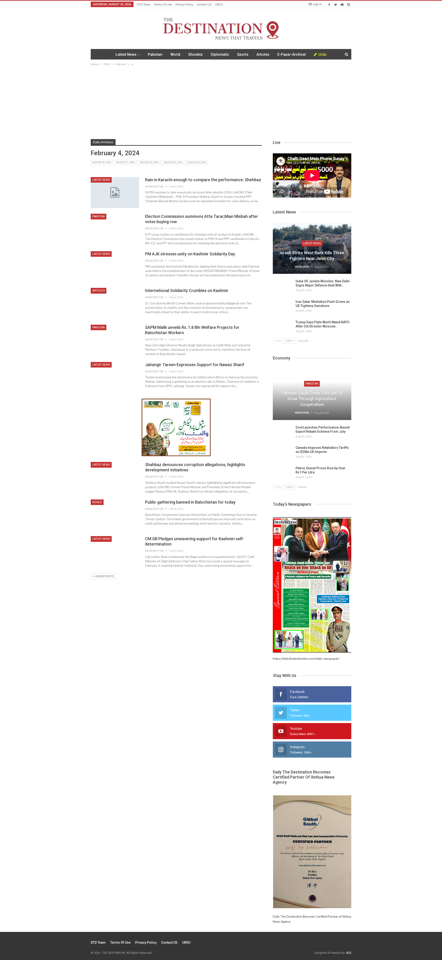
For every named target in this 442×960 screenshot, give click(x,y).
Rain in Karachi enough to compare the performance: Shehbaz (203, 179)
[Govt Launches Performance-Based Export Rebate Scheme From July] (283, 432)
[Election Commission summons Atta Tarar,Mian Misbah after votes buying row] (115, 229)
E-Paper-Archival (291, 54)
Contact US (204, 4)
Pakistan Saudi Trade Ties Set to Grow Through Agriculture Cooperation (312, 399)
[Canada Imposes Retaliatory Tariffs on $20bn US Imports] (283, 453)
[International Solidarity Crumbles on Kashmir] (115, 303)
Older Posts (104, 576)
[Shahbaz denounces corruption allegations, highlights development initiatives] (115, 477)
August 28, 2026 (102, 162)
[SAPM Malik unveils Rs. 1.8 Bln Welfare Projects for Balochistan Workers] (115, 340)
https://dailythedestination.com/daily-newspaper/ (306, 658)
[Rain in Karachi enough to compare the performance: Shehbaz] (115, 192)
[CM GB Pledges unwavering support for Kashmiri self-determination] (115, 551)
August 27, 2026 (125, 162)
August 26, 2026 (149, 162)
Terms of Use (163, 4)
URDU (219, 4)
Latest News (126, 54)
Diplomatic (220, 54)
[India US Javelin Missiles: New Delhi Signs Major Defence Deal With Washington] (283, 286)
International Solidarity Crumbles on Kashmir (186, 290)
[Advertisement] (221, 101)
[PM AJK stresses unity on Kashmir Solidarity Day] (115, 266)
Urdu (322, 54)
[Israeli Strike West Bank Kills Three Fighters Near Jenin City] (312, 248)
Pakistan (155, 54)
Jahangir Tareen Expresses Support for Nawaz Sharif (194, 364)
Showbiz (195, 54)
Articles (262, 54)
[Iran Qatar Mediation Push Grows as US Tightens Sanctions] (283, 307)
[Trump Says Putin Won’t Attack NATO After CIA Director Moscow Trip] (283, 327)
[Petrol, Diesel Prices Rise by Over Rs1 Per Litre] (283, 473)
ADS (348, 952)
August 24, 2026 (196, 162)
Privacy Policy (184, 4)
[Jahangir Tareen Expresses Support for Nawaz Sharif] (115, 377)
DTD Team (144, 4)
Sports (242, 54)
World (175, 54)
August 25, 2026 (173, 162)
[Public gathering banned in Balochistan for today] (115, 514)
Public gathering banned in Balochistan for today (190, 502)
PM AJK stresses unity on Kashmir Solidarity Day (190, 253)
